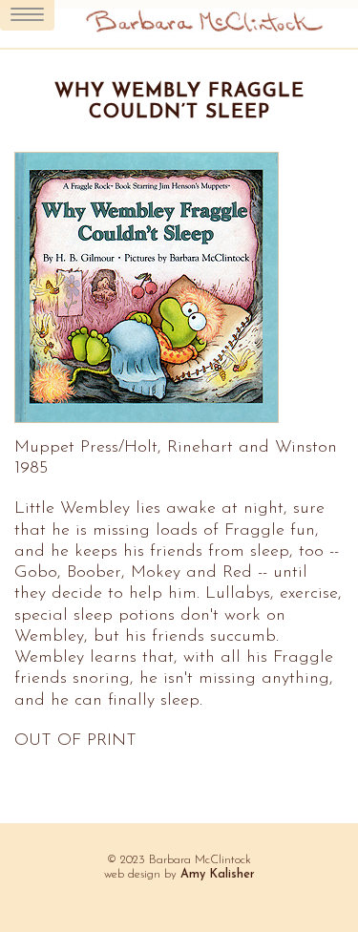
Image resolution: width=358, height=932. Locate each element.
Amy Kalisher (217, 874)
